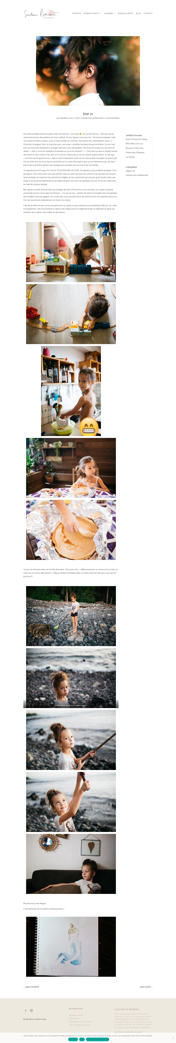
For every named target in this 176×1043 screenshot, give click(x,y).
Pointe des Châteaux (135, 152)
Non (82, 1039)
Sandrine (64, 118)
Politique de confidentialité (97, 1039)
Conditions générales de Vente (128, 1032)
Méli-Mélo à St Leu (134, 144)
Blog (138, 13)
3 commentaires (112, 118)
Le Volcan (130, 157)
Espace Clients (125, 13)
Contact (148, 13)
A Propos (76, 13)
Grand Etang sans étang (136, 139)
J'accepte (73, 1039)
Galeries (108, 13)
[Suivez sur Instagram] (31, 1010)
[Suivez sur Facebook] (25, 1010)
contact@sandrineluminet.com (81, 1022)
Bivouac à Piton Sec (135, 148)
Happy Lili (130, 171)
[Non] (173, 1038)
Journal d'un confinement (92, 118)
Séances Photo (91, 13)
